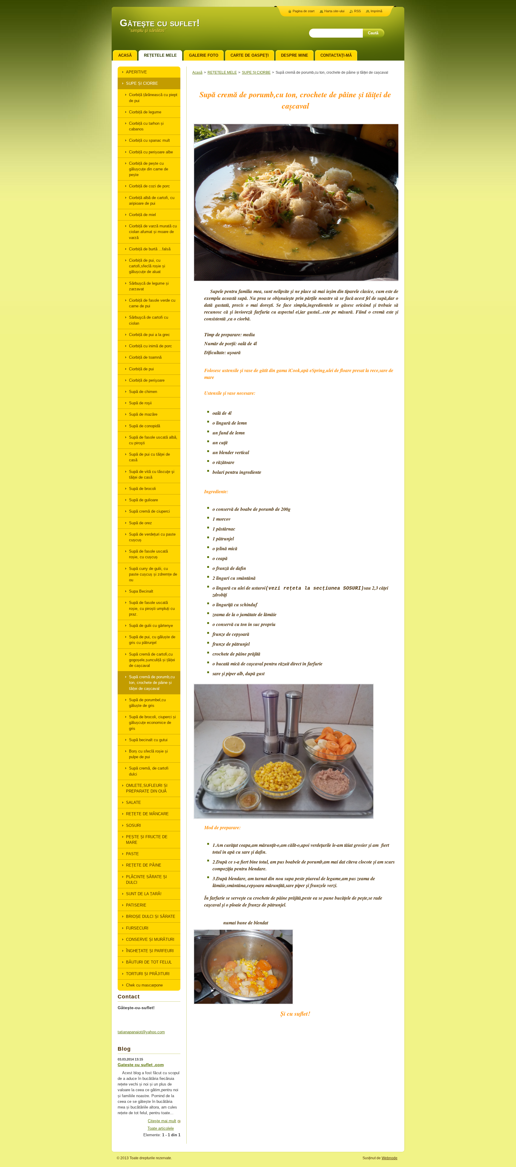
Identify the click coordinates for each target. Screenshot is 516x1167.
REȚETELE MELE (222, 72)
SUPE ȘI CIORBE (256, 72)
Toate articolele (161, 1128)
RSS (357, 11)
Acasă (197, 72)
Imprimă (376, 11)
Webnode (389, 1158)
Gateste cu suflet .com (141, 1064)
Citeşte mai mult (162, 1121)
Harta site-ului (334, 11)
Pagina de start (303, 11)
